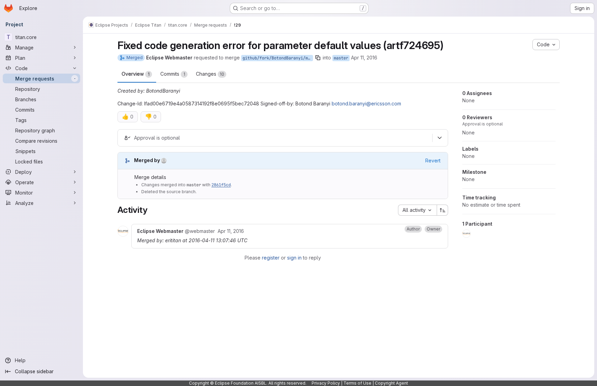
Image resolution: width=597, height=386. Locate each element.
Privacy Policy (326, 383)
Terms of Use (357, 383)
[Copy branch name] (318, 58)
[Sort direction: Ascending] (442, 210)
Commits (172, 74)
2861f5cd (221, 185)
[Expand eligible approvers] (439, 138)
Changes (210, 74)
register (270, 258)
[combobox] (417, 210)
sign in (294, 258)
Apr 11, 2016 (364, 57)
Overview (136, 74)
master (341, 58)
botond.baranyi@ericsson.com (366, 103)
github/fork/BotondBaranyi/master (278, 58)
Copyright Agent (391, 383)
